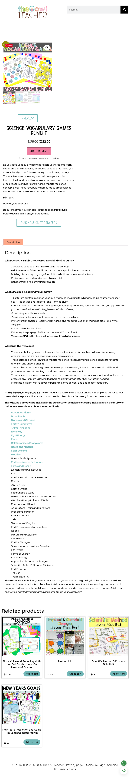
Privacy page (74, 764)
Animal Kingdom (20, 428)
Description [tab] (13, 242)
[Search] (124, 10)
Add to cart (39, 151)
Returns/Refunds (65, 769)
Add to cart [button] (32, 673)
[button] (47, 47)
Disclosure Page (95, 764)
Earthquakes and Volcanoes (27, 462)
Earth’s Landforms (21, 424)
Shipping (112, 764)
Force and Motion (21, 466)
